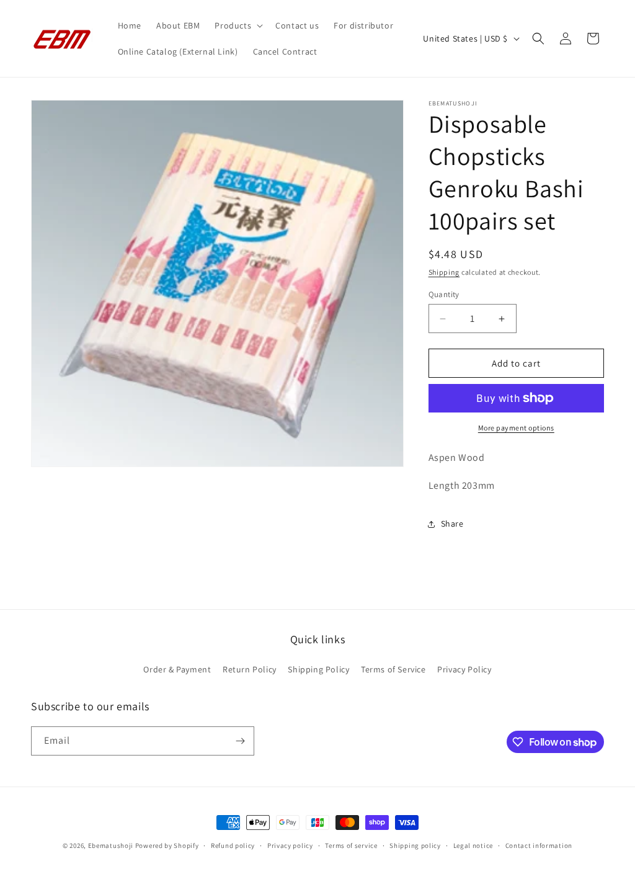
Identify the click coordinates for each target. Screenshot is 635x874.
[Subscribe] (240, 741)
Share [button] (452, 523)
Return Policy (250, 669)
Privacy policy (290, 845)
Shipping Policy (318, 669)
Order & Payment (177, 669)
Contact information (538, 845)
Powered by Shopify (167, 845)
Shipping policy (415, 845)
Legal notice (473, 845)
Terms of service (351, 845)
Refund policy (233, 845)
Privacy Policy (464, 669)
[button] (237, 25)
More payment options (516, 427)
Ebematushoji (110, 845)
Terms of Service (393, 669)
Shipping (444, 272)
